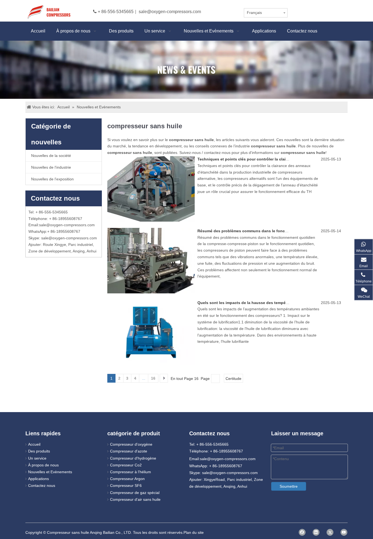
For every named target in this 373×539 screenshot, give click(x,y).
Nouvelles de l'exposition (52, 179)
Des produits (39, 451)
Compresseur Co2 (126, 465)
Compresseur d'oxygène (131, 444)
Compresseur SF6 (126, 485)
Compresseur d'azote (128, 451)
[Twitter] (330, 532)
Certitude (233, 378)
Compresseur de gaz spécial (134, 492)
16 (153, 378)
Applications (38, 479)
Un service (37, 458)
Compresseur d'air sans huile (135, 499)
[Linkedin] (316, 532)
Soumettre (289, 486)
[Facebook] (302, 532)
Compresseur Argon (127, 479)
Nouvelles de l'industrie (51, 167)
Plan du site (193, 532)
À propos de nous (43, 465)
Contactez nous (41, 485)
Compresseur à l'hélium (130, 472)
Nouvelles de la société (51, 155)
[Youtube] (344, 532)
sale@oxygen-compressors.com (170, 11)
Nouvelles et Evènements (50, 472)
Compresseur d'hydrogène (133, 458)
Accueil (34, 444)
